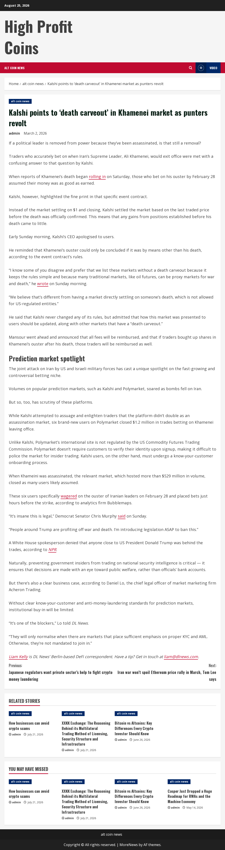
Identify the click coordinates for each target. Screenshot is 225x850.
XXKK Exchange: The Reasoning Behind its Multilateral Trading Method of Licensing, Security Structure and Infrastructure (86, 733)
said (121, 516)
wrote (42, 283)
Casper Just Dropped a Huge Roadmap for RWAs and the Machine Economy (190, 796)
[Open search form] (190, 67)
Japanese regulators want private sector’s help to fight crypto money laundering (60, 672)
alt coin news (14, 67)
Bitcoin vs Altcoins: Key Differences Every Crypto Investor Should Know (134, 728)
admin (14, 133)
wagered (69, 496)
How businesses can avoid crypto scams (29, 725)
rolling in (97, 176)
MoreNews (129, 844)
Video (213, 67)
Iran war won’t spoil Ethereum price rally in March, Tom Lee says (167, 672)
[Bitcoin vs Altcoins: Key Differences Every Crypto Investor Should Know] (139, 713)
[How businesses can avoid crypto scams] (33, 713)
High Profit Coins (38, 37)
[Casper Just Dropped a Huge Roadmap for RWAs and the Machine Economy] (192, 781)
